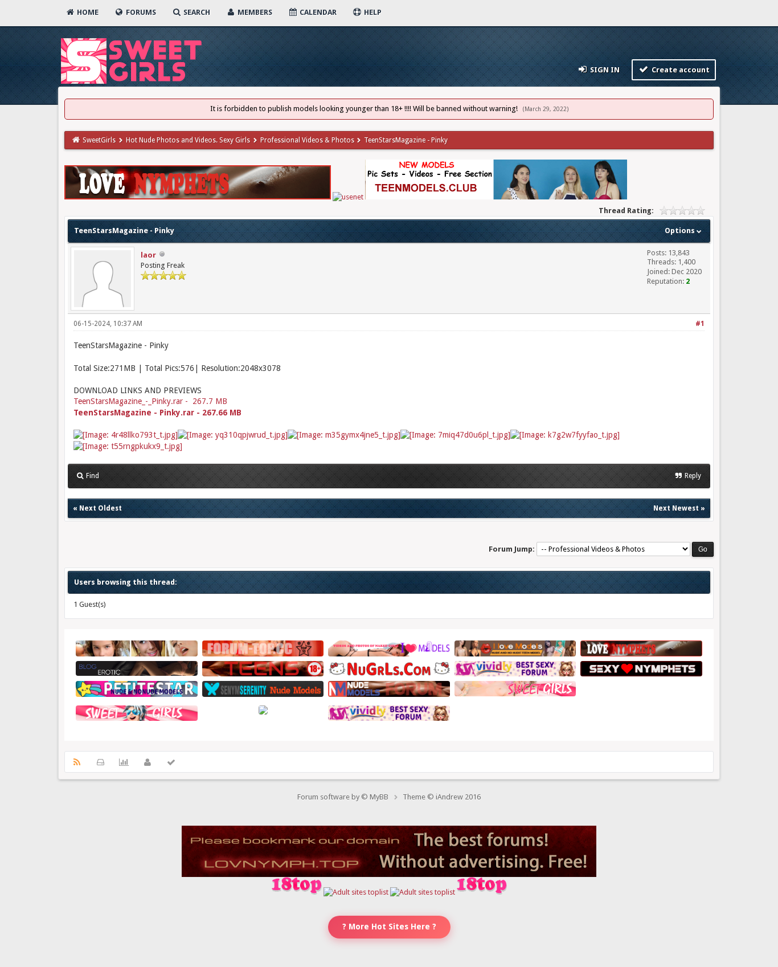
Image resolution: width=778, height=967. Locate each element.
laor (148, 255)
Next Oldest (100, 508)
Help (372, 12)
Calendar (317, 12)
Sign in (604, 70)
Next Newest (676, 508)
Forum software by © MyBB (342, 797)
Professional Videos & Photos (307, 140)
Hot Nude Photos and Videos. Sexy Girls (188, 140)
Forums (140, 12)
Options (681, 230)
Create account (680, 70)
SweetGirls (99, 140)
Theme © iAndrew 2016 (442, 797)
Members (254, 12)
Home (87, 12)
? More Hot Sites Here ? (389, 926)
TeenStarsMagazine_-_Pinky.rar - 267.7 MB (150, 401)
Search (196, 12)
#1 (700, 324)
